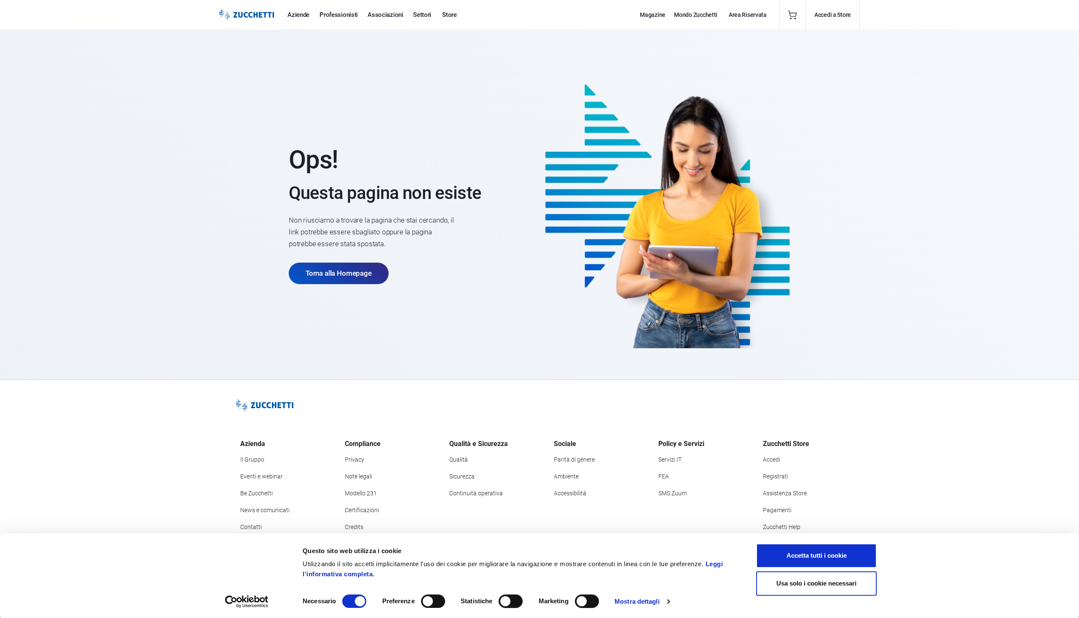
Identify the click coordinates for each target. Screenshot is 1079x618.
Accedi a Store (832, 14)
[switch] (433, 601)
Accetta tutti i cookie (816, 555)
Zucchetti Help (781, 527)
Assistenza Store (785, 493)
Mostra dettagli (637, 601)
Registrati (775, 476)
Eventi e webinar (261, 476)
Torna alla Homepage (339, 273)
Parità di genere (574, 459)
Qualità (458, 459)
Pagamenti (777, 510)
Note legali (358, 476)
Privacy (354, 459)
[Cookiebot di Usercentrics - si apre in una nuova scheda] (247, 601)
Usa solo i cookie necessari (816, 583)
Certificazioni (362, 510)
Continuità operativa (476, 493)
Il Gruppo (252, 459)
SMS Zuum (672, 493)
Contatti (251, 527)
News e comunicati (265, 510)
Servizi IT (670, 459)
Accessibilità (570, 493)
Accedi (771, 459)
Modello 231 (361, 493)
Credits (354, 527)
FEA (663, 476)
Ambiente (566, 476)
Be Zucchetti (256, 493)
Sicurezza (462, 476)
